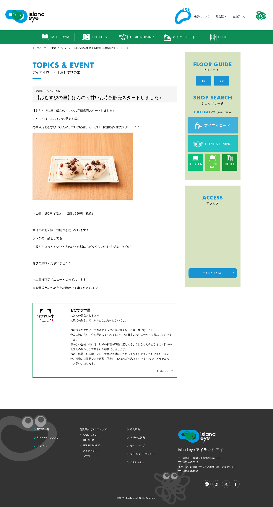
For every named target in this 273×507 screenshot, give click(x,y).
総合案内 (221, 16)
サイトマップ (137, 445)
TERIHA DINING (141, 37)
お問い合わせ (137, 462)
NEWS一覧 (43, 429)
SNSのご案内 (137, 437)
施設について (202, 16)
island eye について (47, 437)
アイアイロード (184, 37)
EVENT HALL (212, 166)
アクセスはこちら (212, 273)
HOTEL (223, 37)
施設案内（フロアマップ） (94, 429)
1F (203, 81)
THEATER (99, 37)
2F (222, 81)
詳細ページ (166, 371)
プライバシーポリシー (142, 454)
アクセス (42, 445)
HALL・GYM (59, 37)
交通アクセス (240, 16)
